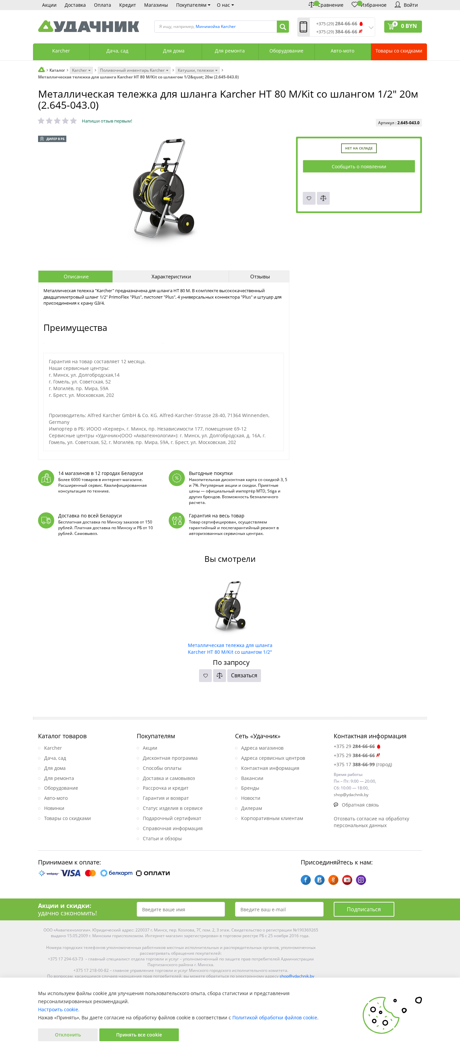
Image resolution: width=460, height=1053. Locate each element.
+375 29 (354, 746)
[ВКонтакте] (320, 880)
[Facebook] (306, 880)
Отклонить (68, 1034)
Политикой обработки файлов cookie (274, 1017)
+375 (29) (336, 24)
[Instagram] (361, 880)
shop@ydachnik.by (297, 976)
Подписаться (364, 909)
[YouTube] (347, 880)
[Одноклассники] (333, 880)
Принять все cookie (139, 1034)
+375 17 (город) (363, 764)
